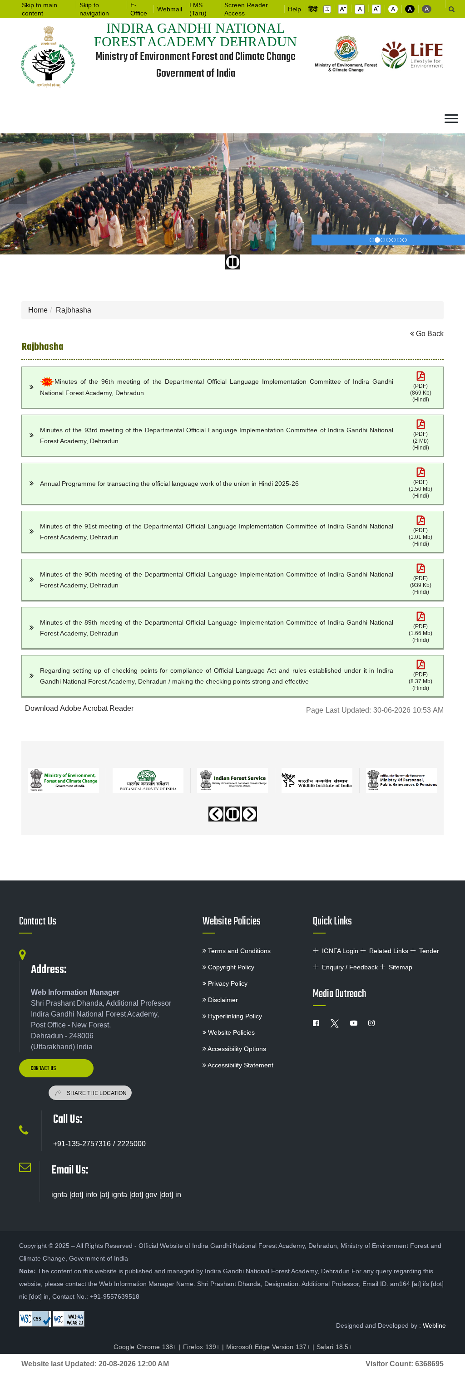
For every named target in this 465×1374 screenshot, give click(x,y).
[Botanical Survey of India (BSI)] (148, 780)
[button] (327, 9)
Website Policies (232, 921)
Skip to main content (39, 9)
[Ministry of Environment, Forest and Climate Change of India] (346, 55)
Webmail (169, 9)
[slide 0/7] (372, 240)
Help (294, 9)
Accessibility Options (236, 1048)
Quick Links (332, 921)
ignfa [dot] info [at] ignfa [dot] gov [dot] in (116, 1194)
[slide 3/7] (388, 240)
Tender (429, 950)
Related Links (388, 950)
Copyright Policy (230, 967)
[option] (63, 777)
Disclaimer (222, 999)
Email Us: (69, 1170)
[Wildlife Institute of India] (317, 780)
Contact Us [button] (43, 1068)
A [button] (393, 9)
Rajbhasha (73, 310)
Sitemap (400, 967)
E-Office (138, 9)
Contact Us (37, 921)
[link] (420, 387)
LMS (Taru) (198, 9)
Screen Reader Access (246, 9)
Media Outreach (339, 994)
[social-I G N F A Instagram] (371, 1023)
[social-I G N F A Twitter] (334, 1023)
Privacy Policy (226, 983)
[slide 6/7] (404, 240)
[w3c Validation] (68, 1319)
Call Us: (67, 1119)
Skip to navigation (94, 9)
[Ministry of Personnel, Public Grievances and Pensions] (401, 780)
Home (38, 310)
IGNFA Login (340, 950)
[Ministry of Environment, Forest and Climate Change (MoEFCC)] (63, 780)
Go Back (429, 333)
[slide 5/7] (399, 240)
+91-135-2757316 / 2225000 (99, 1144)
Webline (434, 1325)
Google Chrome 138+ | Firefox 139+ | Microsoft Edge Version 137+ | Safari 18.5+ (233, 1346)
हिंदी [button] (312, 9)
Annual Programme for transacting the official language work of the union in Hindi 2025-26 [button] (169, 483)
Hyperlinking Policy (234, 1016)
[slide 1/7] (377, 240)
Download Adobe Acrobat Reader (79, 708)
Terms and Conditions (238, 950)
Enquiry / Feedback (350, 967)
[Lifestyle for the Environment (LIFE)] (412, 55)
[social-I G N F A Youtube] (353, 1023)
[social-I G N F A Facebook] (316, 1023)
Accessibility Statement (239, 1065)
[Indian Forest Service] (232, 780)
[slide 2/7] (383, 240)
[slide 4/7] (393, 240)
